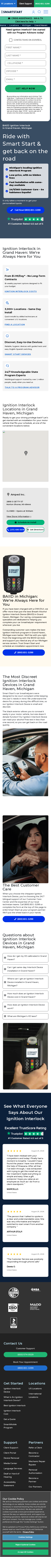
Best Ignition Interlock (15, 1405)
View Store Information (18, 516)
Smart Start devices (18, 354)
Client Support (25, 3)
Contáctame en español (28, 40)
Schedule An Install (27, 522)
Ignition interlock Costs (21, 291)
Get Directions (37, 529)
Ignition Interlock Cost (12, 1412)
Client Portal (10, 1453)
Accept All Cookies (25, 1552)
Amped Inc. (18, 494)
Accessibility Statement (10, 1484)
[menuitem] (33, 12)
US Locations (35, 1388)
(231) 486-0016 (17, 529)
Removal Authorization (35, 1471)
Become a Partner (33, 1480)
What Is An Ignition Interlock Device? (13, 1399)
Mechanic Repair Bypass (37, 1463)
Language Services (13, 1468)
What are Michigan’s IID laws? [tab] (22, 1016)
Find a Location (15, 324)
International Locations (35, 1395)
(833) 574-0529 (25, 1354)
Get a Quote (10, 1419)
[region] (25, 1524)
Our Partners (35, 1486)
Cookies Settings (25, 1537)
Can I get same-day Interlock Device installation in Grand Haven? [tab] (25, 969)
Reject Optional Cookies (26, 1545)
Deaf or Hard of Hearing (11, 1475)
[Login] (33, 12)
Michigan (26, 25)
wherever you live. (11, 625)
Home (3, 25)
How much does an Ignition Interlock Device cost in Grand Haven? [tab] (25, 995)
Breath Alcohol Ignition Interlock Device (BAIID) (25, 613)
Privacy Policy (28, 1532)
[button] (25, 453)
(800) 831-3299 (42, 4)
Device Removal (11, 1458)
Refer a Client (35, 1447)
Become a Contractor (34, 1454)
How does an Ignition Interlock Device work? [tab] (26, 1007)
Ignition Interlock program (16, 632)
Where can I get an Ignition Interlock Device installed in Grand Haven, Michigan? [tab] (25, 982)
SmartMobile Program (10, 1426)
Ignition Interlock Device (12, 1390)
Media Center (10, 1463)
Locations (8, 3)
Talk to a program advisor (22, 387)
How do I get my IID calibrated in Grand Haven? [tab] (27, 958)
